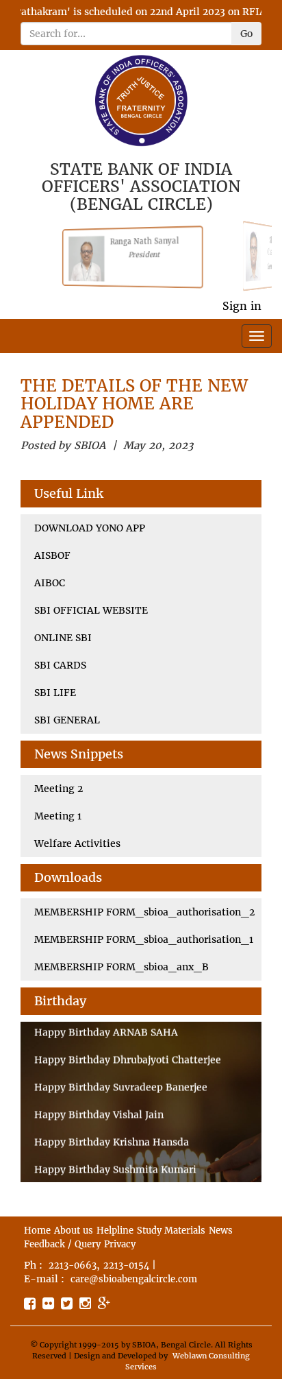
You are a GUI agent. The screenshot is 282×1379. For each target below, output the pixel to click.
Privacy (120, 1244)
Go (246, 33)
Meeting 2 (58, 788)
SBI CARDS (60, 665)
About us (73, 1230)
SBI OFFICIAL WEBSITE (91, 610)
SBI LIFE (55, 692)
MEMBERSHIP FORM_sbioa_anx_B (121, 967)
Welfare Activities (77, 843)
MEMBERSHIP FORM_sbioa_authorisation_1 (143, 939)
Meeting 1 (57, 816)
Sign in (241, 306)
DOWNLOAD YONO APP (89, 528)
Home (37, 1230)
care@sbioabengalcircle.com (133, 1279)
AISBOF (52, 555)
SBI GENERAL (67, 720)
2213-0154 (126, 1265)
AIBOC (49, 583)
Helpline (115, 1230)
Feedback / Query (62, 1244)
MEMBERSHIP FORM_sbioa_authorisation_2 (144, 912)
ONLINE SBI (63, 638)
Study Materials (171, 1230)
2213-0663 (73, 1265)
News (221, 1230)
